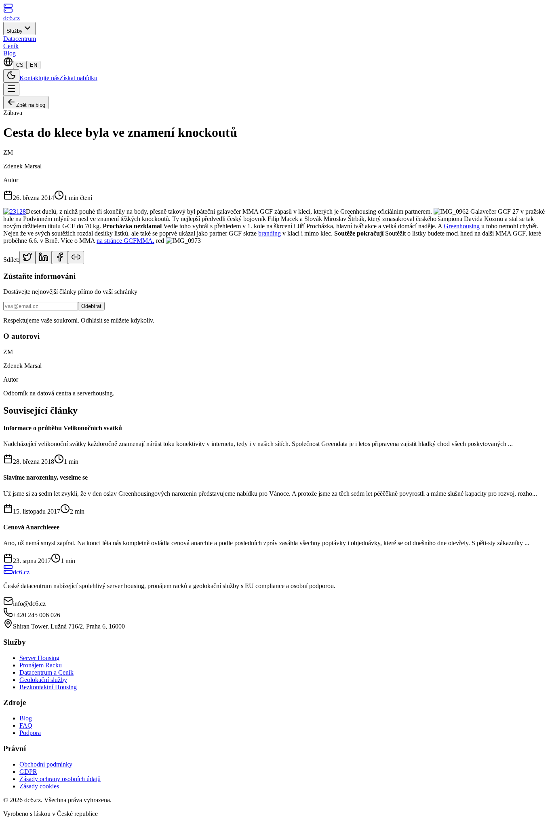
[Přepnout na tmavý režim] (11, 76)
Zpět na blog (30, 105)
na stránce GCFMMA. (125, 240)
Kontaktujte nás (39, 77)
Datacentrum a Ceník (46, 672)
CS (19, 65)
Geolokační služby (43, 679)
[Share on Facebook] (60, 257)
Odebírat (91, 306)
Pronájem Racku (40, 665)
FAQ (25, 725)
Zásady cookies (39, 786)
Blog (9, 53)
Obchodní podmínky (45, 764)
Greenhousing (462, 226)
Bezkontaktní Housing (48, 687)
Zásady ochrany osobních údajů (60, 778)
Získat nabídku (78, 77)
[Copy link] (76, 257)
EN (33, 65)
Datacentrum (19, 38)
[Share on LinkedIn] (44, 257)
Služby (14, 31)
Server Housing (39, 657)
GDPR (28, 771)
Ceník (11, 45)
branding (269, 233)
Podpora (30, 732)
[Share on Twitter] (27, 257)
